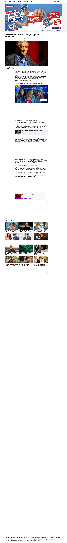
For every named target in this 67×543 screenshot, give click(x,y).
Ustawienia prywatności (47, 534)
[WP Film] (10, 1)
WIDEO (31, 1)
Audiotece (17, 176)
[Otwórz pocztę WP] (52, 1)
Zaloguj (58, 1)
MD (9, 67)
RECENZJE (14, 1)
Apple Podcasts (39, 175)
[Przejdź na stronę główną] (6, 2)
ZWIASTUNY (19, 1)
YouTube (43, 175)
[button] (55, 1)
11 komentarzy (44, 201)
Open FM (22, 176)
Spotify (34, 175)
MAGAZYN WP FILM (25, 1)
